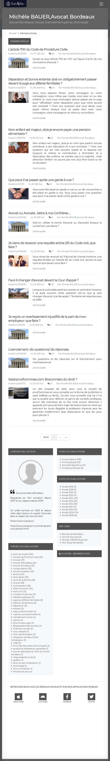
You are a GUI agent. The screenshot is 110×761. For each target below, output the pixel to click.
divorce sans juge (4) (23, 623)
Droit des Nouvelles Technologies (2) (31, 646)
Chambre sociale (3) (23, 628)
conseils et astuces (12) (24, 594)
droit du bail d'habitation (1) (27, 663)
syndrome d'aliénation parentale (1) (30, 648)
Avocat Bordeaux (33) (24, 565)
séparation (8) (20, 605)
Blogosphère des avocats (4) (27, 626)
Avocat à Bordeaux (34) (25, 563)
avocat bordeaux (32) (23, 571)
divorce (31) (18, 574)
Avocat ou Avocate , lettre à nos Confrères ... (39, 213)
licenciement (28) (22, 585)
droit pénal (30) (21, 577)
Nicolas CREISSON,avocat (75, 540)
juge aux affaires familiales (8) (28, 600)
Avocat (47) (18, 560)
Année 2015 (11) (69, 495)
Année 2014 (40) (70, 498)
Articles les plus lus (22, 671)
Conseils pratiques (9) (73, 468)
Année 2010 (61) (69, 509)
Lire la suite (39, 67)
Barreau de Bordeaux (72, 534)
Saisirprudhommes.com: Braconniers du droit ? (42, 379)
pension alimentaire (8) (24, 603)
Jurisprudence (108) (71, 459)
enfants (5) (18, 608)
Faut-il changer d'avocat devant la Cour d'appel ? (43, 280)
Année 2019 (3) (69, 486)
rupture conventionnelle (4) (27, 614)
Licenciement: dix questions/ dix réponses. (38, 349)
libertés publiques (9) (23, 597)
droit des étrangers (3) (24, 634)
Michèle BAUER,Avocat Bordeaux (79, 53)
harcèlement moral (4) (24, 617)
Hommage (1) (20, 666)
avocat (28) (18, 583)
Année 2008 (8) (69, 515)
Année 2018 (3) (69, 489)
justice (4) (18, 620)
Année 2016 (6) (69, 492)
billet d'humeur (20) (23, 588)
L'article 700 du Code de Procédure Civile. (38, 49)
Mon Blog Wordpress (72, 542)
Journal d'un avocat (71, 537)
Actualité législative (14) (74, 465)
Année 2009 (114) (70, 512)
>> (66, 437)
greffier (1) (18, 660)
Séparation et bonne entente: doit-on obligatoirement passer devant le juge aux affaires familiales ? (52, 81)
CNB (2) (17, 643)
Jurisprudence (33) (22, 568)
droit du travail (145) (23, 554)
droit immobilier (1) (23, 668)
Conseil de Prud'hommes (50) (28, 557)
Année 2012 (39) (69, 504)
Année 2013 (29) (69, 501)
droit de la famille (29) (24, 580)
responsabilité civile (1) (24, 657)
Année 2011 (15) (69, 506)
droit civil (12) (19, 591)
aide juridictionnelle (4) (24, 611)
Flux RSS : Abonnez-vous (75, 553)
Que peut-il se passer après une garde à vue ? (41, 180)
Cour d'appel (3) (21, 631)
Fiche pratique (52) (71, 462)
